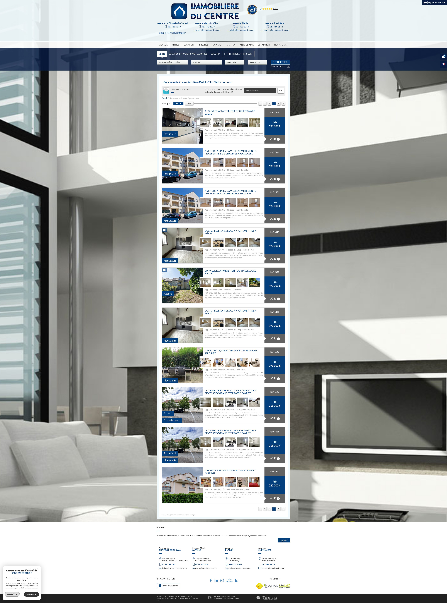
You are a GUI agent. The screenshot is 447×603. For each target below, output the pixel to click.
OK (280, 91)
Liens (186, 598)
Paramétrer (12, 594)
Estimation (264, 45)
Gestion (231, 45)
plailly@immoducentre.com (242, 30)
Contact (217, 45)
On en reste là (30, 569)
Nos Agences (281, 45)
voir (273, 138)
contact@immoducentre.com (276, 30)
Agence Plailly (240, 23)
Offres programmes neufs (238, 53)
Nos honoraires (179, 598)
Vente (162, 53)
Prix (177, 103)
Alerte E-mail (247, 45)
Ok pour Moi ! (31, 594)
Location (215, 53)
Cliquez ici (284, 540)
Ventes (175, 45)
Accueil (163, 45)
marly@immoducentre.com (208, 30)
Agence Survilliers (274, 23)
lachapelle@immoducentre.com (172, 33)
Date (189, 103)
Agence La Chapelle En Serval (172, 23)
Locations (189, 45)
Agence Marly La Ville (206, 23)
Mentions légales (169, 598)
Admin (190, 598)
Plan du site (160, 598)
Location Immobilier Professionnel (188, 53)
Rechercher (280, 62)
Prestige (203, 45)
